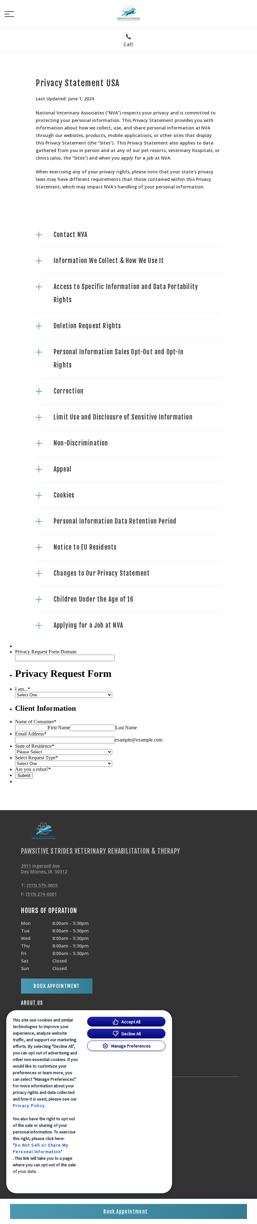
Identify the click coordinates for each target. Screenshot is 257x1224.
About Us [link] (32, 1002)
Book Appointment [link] (57, 986)
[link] (128, 13)
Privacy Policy (29, 1105)
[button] (9, 14)
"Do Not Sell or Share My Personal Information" (41, 1148)
